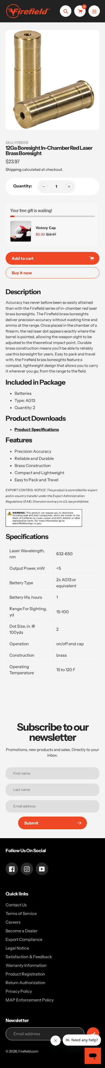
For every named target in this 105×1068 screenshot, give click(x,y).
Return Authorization (25, 982)
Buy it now (22, 272)
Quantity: (22, 185)
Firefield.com (28, 1051)
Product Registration (25, 973)
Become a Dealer (21, 930)
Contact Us (16, 904)
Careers (13, 922)
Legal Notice (17, 948)
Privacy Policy (19, 991)
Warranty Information (26, 965)
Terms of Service (21, 913)
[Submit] (93, 1033)
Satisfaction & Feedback (29, 956)
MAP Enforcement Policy (30, 999)
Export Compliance (24, 939)
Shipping (13, 169)
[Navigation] (94, 11)
